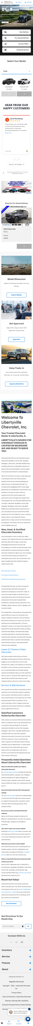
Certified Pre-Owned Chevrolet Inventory (13, 579)
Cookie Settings (25, 1005)
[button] (9, 21)
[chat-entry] (27, 1019)
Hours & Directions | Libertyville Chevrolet (16, 997)
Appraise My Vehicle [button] (17, 384)
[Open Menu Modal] (2, 2)
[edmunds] (22, 942)
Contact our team (24, 872)
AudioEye (25, 1001)
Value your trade (13, 831)
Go (28, 926)
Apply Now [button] (16, 339)
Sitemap (8, 1001)
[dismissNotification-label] (29, 1009)
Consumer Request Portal (10, 1005)
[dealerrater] (16, 942)
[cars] (11, 942)
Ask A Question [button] (11, 903)
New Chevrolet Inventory (8, 571)
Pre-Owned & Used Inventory (9, 575)
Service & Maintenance (13, 685)
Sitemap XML (16, 1001)
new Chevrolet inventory (11, 772)
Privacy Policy (16, 993)
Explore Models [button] (16, 295)
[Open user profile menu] (28, 1023)
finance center (10, 795)
